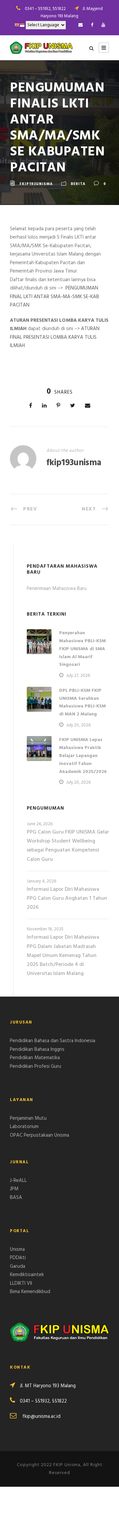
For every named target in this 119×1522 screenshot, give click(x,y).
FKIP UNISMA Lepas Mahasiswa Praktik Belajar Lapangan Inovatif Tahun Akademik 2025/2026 (83, 755)
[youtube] (103, 25)
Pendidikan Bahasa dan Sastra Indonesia (52, 1041)
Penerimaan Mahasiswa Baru (57, 589)
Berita (78, 184)
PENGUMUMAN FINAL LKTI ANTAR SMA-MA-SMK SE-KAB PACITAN (54, 296)
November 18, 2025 (45, 929)
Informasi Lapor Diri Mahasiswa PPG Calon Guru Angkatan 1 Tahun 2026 (67, 898)
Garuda (17, 1266)
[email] (80, 25)
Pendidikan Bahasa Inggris (37, 1049)
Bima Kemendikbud (30, 1292)
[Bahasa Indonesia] (22, 25)
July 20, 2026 (78, 725)
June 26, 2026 (40, 824)
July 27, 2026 (78, 675)
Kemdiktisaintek (27, 1275)
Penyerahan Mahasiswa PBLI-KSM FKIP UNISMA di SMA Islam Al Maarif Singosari (82, 648)
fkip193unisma (36, 184)
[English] (17, 25)
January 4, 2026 (41, 881)
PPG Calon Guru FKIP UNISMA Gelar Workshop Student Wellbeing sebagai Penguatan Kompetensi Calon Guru (68, 846)
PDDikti (18, 1258)
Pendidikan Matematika (35, 1058)
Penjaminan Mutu (28, 1118)
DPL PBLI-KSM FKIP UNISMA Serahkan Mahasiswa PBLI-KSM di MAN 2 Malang (82, 702)
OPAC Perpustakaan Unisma (39, 1135)
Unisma (17, 1249)
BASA (16, 1198)
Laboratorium (24, 1127)
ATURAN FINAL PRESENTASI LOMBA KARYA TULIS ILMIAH (54, 337)
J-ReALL (18, 1181)
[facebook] (92, 25)
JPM (14, 1189)
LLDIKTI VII (21, 1283)
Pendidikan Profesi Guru (35, 1066)
